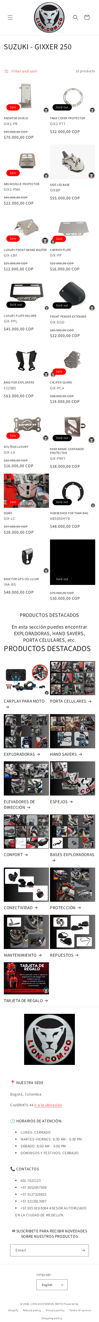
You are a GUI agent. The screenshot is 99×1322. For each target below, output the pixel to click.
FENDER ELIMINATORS (68, 562)
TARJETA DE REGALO (23, 1000)
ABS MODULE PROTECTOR (22, 184)
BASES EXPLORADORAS (72, 854)
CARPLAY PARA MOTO (24, 701)
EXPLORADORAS (19, 754)
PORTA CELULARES (68, 701)
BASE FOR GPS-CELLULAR (21, 579)
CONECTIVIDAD (18, 907)
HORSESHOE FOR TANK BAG (69, 513)
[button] (10, 17)
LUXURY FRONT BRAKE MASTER (25, 250)
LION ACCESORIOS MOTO (46, 1304)
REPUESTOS (61, 955)
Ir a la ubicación (48, 1104)
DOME (8, 513)
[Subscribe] (83, 1250)
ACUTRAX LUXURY (16, 447)
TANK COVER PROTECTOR (67, 118)
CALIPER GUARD (61, 382)
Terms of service (80, 1310)
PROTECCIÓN (63, 907)
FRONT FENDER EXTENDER (68, 316)
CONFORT (13, 854)
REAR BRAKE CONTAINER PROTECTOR (67, 451)
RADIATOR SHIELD (16, 118)
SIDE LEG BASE (60, 185)
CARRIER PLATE (60, 250)
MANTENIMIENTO (20, 955)
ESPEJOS (59, 801)
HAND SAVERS (63, 754)
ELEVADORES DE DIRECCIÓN (19, 804)
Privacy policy (55, 1310)
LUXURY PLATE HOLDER (20, 316)
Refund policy (32, 1310)
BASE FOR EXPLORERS (19, 382)
